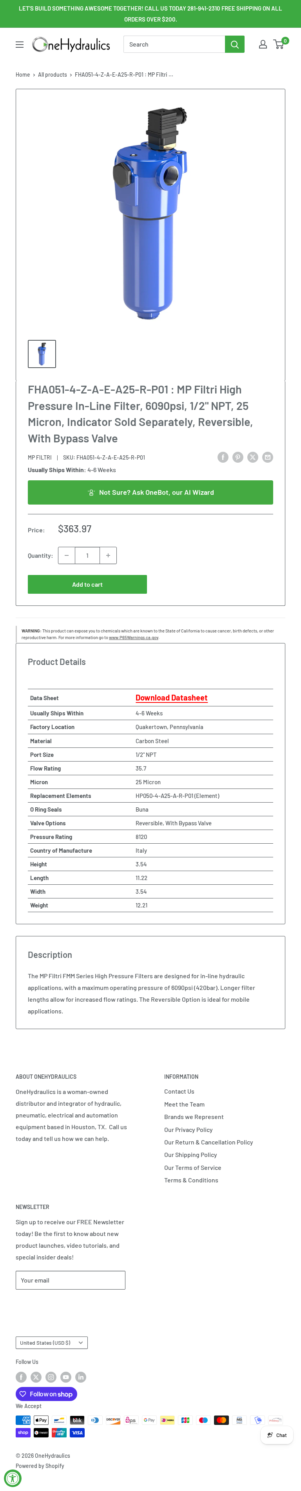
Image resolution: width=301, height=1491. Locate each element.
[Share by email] (267, 457)
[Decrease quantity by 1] (66, 555)
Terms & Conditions (191, 1180)
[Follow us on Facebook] (21, 1376)
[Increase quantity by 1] (108, 555)
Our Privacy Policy (188, 1129)
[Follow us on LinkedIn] (80, 1376)
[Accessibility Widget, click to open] (13, 1478)
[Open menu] (20, 44)
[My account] (263, 44)
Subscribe (41, 1303)
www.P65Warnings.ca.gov (133, 637)
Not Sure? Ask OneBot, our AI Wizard (156, 492)
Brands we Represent (194, 1116)
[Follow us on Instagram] (50, 1376)
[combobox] (174, 44)
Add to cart (87, 584)
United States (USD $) (45, 1342)
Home (23, 74)
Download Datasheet (172, 697)
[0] (279, 44)
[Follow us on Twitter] (36, 1376)
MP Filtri (40, 457)
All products (52, 74)
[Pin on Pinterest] (237, 457)
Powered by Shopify (40, 1465)
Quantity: (40, 555)
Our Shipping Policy (190, 1154)
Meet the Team (184, 1104)
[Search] (235, 44)
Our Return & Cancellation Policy (208, 1142)
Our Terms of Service (192, 1167)
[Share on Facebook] (223, 457)
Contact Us (179, 1091)
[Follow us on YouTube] (65, 1376)
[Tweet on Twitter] (252, 457)
